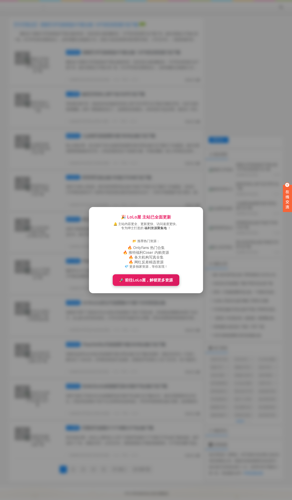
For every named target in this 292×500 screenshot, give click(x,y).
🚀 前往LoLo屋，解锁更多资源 (146, 280)
